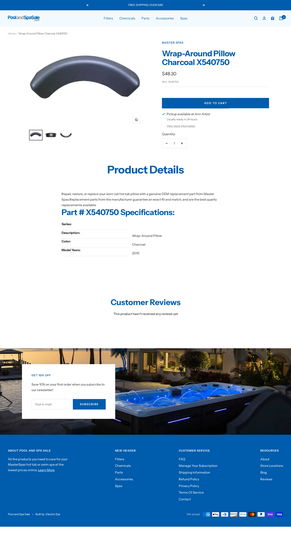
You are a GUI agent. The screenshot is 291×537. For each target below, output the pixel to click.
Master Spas (173, 42)
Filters (108, 18)
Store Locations (271, 466)
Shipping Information (194, 472)
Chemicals (127, 18)
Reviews (266, 479)
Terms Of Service (191, 492)
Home (12, 33)
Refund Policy (189, 479)
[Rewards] (272, 18)
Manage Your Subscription (198, 466)
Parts (145, 18)
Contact (185, 499)
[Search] (256, 18)
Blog (263, 472)
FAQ (182, 459)
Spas (183, 18)
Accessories (165, 18)
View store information (181, 126)
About (264, 459)
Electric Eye (53, 514)
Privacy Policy (189, 486)
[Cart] (281, 18)
